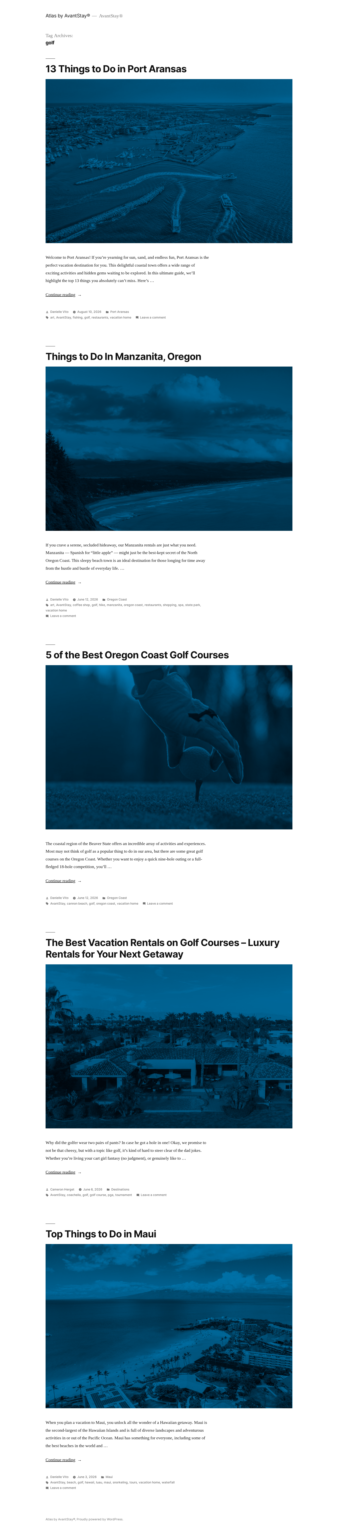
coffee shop (81, 605)
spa (180, 605)
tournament (123, 1195)
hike (102, 605)
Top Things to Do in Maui (101, 1234)
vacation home (120, 317)
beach (71, 1482)
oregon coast (133, 605)
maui (107, 1482)
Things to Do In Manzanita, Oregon (123, 356)
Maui (109, 1477)
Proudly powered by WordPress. (100, 1519)
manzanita (114, 605)
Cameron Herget (62, 1189)
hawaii (89, 1482)
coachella (74, 1195)
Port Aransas (119, 312)
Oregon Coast (117, 599)
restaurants (100, 317)
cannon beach (77, 903)
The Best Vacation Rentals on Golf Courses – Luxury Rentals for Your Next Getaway (163, 948)
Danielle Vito (59, 312)
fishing (78, 317)
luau (99, 1482)
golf (87, 317)
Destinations (120, 1189)
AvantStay (63, 317)
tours (133, 1482)
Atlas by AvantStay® (68, 16)
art (52, 317)
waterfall (168, 1482)
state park (192, 605)
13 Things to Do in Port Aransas (116, 69)
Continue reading (64, 294)
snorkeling (120, 1482)
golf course (98, 1195)
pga (110, 1195)
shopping (169, 605)
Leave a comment (153, 317)
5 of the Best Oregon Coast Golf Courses (137, 655)
